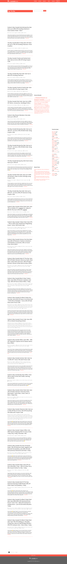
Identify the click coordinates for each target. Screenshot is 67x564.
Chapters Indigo (39, 102)
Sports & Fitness (25, 266)
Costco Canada (37, 103)
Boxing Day (21, 134)
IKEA (47, 107)
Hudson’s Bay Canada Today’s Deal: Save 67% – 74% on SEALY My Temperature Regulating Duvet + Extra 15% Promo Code (20, 223)
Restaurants (12, 307)
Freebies (16, 284)
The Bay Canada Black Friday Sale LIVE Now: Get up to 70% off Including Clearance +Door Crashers (20, 44)
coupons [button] (44, 1)
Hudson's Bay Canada (41, 107)
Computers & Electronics (26, 361)
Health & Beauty (29, 265)
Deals (20, 32)
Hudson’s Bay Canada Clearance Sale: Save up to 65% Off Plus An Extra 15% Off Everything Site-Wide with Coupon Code (20, 410)
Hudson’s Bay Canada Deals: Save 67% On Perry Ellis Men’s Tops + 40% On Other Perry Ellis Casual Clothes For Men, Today (20, 466)
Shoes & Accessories (20, 266)
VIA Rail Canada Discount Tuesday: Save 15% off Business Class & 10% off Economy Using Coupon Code (41, 177)
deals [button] (49, 1)
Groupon (35, 106)
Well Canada (41, 113)
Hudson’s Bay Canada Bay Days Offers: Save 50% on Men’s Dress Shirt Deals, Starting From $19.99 (19, 376)
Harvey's (44, 106)
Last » (16, 552)
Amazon (37, 98)
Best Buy (48, 101)
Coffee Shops (54, 137)
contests (39, 1)
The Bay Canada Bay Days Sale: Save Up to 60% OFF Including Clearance (19, 74)
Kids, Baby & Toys (17, 228)
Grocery (13, 324)
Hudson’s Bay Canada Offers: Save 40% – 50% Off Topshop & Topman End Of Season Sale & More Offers (20, 341)
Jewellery (29, 284)
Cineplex (43, 102)
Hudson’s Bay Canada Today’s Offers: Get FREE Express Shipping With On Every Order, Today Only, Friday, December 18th (20, 431)
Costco (46, 102)
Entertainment (10, 305)
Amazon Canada (39, 99)
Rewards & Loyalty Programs (12, 266)
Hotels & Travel (22, 211)
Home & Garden (20, 284)
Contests (53, 133)
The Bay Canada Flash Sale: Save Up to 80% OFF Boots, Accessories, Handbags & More (19, 102)
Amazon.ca (43, 98)
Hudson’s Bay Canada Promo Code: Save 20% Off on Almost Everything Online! (20, 320)
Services (30, 362)
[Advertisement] (33, 7)
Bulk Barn (35, 102)
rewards (53, 1)
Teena (17, 32)
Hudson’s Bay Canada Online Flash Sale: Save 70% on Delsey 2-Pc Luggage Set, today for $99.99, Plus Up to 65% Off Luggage (20, 208)
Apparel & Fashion (21, 227)
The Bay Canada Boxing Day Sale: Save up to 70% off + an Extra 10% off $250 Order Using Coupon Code (20, 130)
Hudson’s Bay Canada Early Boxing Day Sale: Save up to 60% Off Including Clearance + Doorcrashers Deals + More (20, 28)
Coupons (18, 63)
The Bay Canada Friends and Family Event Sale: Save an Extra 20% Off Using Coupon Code (19, 59)
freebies (35, 1)
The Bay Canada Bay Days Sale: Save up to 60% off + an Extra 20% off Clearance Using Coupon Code (19, 192)
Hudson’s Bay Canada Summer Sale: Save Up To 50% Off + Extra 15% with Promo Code (20, 358)
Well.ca (38, 113)
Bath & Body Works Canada (43, 101)
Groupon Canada (39, 106)
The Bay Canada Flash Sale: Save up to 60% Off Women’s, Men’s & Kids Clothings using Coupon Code (19, 176)
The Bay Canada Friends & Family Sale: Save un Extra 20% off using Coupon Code (19, 88)
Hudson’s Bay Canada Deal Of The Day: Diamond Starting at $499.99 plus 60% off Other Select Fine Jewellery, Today (19, 483)
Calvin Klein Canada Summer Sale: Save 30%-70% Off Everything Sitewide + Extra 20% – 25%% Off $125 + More (42, 174)
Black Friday (21, 48)
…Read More (27, 38)
